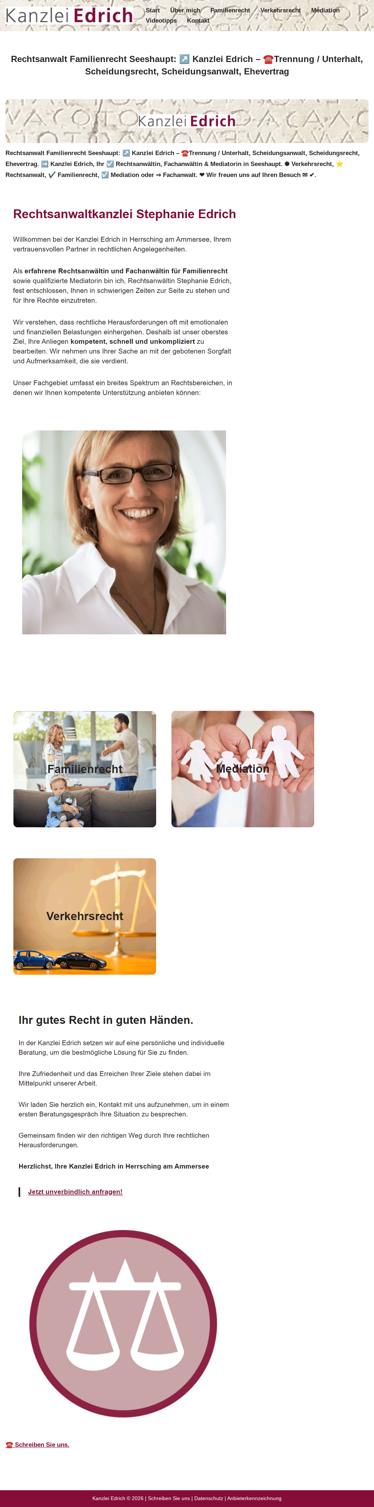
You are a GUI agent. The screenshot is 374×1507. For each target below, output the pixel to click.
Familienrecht (230, 10)
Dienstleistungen (189, 681)
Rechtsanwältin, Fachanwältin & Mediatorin (77, 681)
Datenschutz (208, 1498)
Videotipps (161, 20)
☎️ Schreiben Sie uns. (37, 1444)
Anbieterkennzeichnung (254, 1498)
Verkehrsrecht (280, 10)
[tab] (77, 681)
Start (153, 10)
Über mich (185, 10)
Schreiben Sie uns (169, 1498)
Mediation (325, 10)
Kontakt (198, 20)
